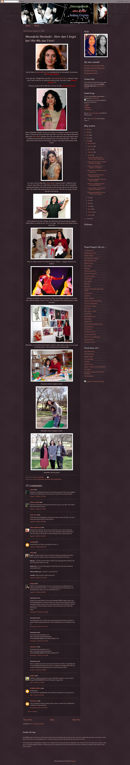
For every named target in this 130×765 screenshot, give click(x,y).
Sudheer (32, 675)
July (89, 197)
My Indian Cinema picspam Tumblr (94, 65)
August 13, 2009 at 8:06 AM (38, 547)
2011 (88, 135)
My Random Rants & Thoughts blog (94, 68)
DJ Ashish (87, 361)
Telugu (87, 104)
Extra (28, 25)
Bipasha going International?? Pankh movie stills (96, 175)
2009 (88, 141)
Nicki (36, 25)
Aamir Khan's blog (89, 351)
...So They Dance (89, 250)
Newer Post (27, 720)
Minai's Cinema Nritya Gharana (93, 301)
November (91, 146)
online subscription (94, 113)
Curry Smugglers (89, 359)
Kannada (87, 107)
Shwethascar (33, 701)
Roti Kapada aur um (89, 316)
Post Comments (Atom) (37, 723)
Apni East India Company (91, 258)
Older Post (76, 720)
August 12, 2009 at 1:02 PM (38, 496)
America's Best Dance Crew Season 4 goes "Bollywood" (96, 158)
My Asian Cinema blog (90, 70)
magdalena (87, 295)
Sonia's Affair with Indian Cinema (93, 324)
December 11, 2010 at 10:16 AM (39, 641)
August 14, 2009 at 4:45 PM (38, 592)
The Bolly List (88, 329)
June (89, 200)
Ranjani (32, 583)
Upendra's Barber (89, 339)
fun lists (35, 479)
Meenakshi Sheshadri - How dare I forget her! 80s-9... (97, 180)
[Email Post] (47, 477)
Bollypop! (87, 268)
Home (52, 720)
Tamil (86, 106)
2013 (88, 129)
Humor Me (87, 286)
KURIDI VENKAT (35, 688)
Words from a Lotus (89, 342)
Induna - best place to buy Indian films (94, 367)
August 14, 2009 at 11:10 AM (38, 577)
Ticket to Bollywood (90, 334)
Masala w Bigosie (89, 298)
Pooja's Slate (87, 313)
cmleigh (32, 542)
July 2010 (93, 118)
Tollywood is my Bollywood (92, 337)
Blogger (73, 761)
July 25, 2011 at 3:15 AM (37, 682)
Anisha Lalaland (88, 255)
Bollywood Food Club (90, 273)
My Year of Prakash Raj (90, 303)
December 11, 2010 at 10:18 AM (39, 655)
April (89, 206)
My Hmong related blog (91, 73)
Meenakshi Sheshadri (44, 479)
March (90, 209)
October (90, 149)
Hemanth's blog (88, 364)
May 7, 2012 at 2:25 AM (37, 695)
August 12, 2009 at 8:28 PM (38, 536)
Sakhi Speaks (88, 319)
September (91, 152)
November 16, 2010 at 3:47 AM (39, 626)
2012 (88, 132)
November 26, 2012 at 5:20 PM (38, 707)
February (90, 212)
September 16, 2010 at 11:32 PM (39, 612)
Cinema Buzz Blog (89, 276)
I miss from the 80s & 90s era (59, 78)
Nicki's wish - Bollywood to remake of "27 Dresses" (95, 166)
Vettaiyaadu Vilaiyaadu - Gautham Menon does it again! (97, 162)
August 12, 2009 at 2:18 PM (38, 509)
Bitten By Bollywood (90, 260)
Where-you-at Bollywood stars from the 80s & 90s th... (96, 184)
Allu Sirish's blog (89, 354)
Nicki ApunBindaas (56, 479)
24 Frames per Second (90, 253)
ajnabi (32, 489)
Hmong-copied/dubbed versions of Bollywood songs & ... (96, 193)
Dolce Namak (88, 281)
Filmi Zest (87, 284)
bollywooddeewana (41, 72)
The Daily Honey (89, 376)
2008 (88, 218)
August (90, 155)
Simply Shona (88, 321)
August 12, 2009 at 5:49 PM (38, 521)
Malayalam (88, 109)
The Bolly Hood (88, 326)
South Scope (95, 98)
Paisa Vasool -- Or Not (90, 311)
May (89, 203)
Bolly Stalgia (88, 266)
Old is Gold (87, 308)
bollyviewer (33, 515)
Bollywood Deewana (90, 271)
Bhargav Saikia (34, 502)
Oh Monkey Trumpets (90, 306)
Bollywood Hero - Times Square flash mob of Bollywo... (96, 188)
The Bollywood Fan (89, 332)
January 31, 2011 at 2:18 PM (38, 670)
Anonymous (33, 647)
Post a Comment (32, 711)
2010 (88, 138)
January (90, 215)
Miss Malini (87, 369)
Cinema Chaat (88, 278)
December (91, 143)
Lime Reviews (88, 293)
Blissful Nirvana (88, 263)
